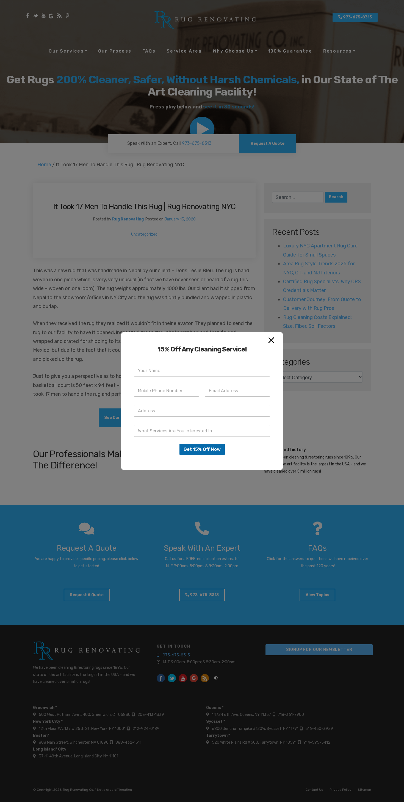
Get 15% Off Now (202, 449)
